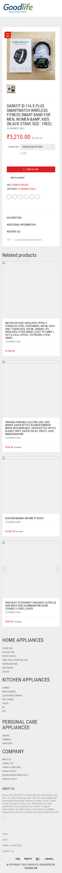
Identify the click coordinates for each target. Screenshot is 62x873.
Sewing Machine (9, 664)
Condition (13, 146)
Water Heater (9, 656)
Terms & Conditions (11, 767)
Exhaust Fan (8, 652)
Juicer (5, 703)
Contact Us (7, 763)
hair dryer (7, 743)
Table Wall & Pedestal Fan (15, 660)
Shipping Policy (9, 779)
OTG (4, 711)
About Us (6, 759)
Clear (23, 153)
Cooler (5, 672)
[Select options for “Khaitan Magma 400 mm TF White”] (55, 531)
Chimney (6, 688)
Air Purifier (7, 668)
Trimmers (6, 739)
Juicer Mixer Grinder (12, 695)
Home (5, 834)
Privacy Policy (9, 771)
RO (3, 707)
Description (14, 217)
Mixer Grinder (9, 691)
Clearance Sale (15, 128)
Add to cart (32, 169)
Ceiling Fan (7, 648)
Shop (4, 839)
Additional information (21, 224)
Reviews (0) (13, 231)
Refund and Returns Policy (15, 775)
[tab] (31, 217)
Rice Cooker (8, 699)
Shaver (5, 735)
